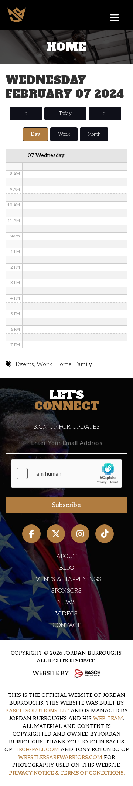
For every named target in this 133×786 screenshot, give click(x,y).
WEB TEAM (108, 718)
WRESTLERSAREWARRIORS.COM (60, 757)
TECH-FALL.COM (37, 749)
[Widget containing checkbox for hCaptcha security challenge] (66, 473)
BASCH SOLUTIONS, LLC (37, 711)
